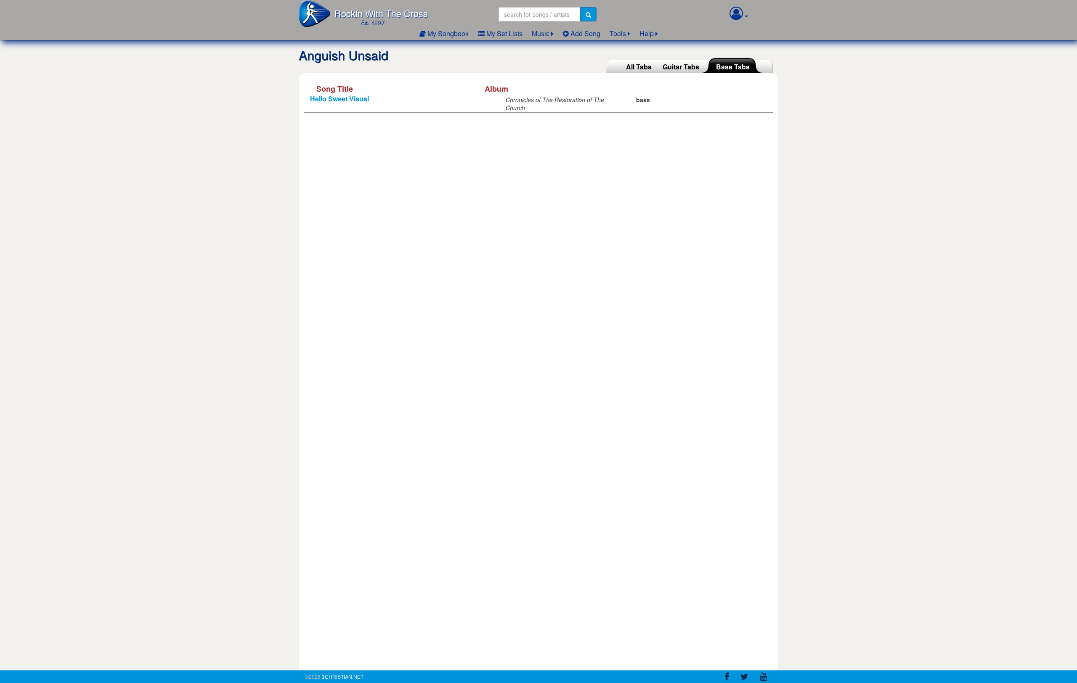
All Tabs (639, 66)
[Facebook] (726, 678)
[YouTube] (763, 678)
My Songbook (447, 33)
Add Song (584, 33)
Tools (618, 33)
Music (540, 33)
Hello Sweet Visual (339, 98)
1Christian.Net (342, 677)
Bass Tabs (733, 66)
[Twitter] (744, 678)
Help (646, 33)
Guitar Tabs (681, 66)
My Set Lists (504, 33)
